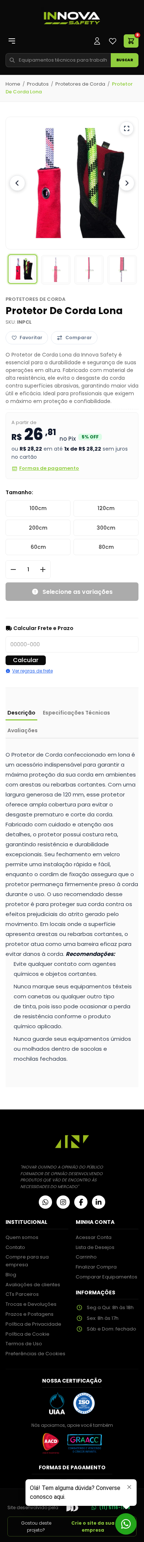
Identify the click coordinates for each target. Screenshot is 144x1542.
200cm (38, 527)
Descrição (21, 712)
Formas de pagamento (49, 468)
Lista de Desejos (95, 1247)
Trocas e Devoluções (31, 1304)
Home (13, 83)
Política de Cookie (27, 1334)
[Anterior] (17, 183)
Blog (11, 1274)
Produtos (38, 83)
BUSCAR (124, 60)
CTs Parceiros (22, 1294)
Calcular (25, 660)
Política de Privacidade (33, 1324)
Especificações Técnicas (76, 712)
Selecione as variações (77, 592)
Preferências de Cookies (35, 1353)
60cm (38, 547)
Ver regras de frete (32, 671)
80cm (106, 547)
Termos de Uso (24, 1343)
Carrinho (86, 1256)
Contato (15, 1247)
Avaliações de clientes (33, 1284)
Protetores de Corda (80, 83)
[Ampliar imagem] (127, 128)
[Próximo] (126, 183)
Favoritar (31, 337)
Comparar (78, 337)
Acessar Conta (94, 1237)
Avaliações (22, 730)
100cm (38, 508)
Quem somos (22, 1237)
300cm (106, 527)
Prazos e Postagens (30, 1314)
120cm (105, 508)
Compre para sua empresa (27, 1260)
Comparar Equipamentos (106, 1276)
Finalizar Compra (96, 1266)
